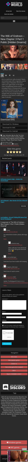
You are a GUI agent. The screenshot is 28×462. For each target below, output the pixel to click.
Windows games (14, 442)
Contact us (14, 363)
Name (4, 312)
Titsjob (8, 140)
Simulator (5, 412)
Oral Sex (10, 409)
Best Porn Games (20, 11)
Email (4, 317)
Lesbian (24, 405)
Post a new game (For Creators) (14, 367)
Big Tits (18, 135)
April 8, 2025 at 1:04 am (10, 278)
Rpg (19, 409)
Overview (2, 75)
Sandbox (22, 409)
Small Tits (11, 412)
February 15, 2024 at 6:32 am (12, 268)
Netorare (5, 409)
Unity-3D (3, 414)
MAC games (14, 447)
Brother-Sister (21, 398)
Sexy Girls (3, 140)
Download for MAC (8, 128)
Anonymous (9, 277)
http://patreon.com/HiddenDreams (10, 145)
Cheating (3, 400)
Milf (12, 407)
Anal (10, 397)
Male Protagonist (10, 138)
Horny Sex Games (8, 14)
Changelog (9, 75)
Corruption (9, 400)
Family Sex (24, 402)
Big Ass (14, 135)
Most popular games (14, 360)
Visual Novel (14, 140)
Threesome (18, 412)
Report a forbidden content (14, 374)
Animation (8, 135)
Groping (24, 404)
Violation (16, 414)
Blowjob (14, 398)
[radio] (7, 152)
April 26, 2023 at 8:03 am (15, 245)
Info (6, 75)
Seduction (21, 138)
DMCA (14, 370)
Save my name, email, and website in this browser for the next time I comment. (13, 326)
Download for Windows (10, 124)
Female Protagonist (12, 404)
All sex (7, 397)
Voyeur (20, 140)
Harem (12, 405)
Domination (23, 400)
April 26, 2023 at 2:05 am (11, 232)
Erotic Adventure (6, 402)
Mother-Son (23, 407)
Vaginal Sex (10, 414)
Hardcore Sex (6, 405)
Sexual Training (14, 410)
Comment (5, 299)
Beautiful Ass (23, 397)
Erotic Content (10, 137)
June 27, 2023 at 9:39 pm (10, 259)
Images (13, 75)
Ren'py (17, 138)
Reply (5, 239)
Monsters (17, 407)
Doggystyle (16, 400)
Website (4, 320)
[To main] (14, 4)
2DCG (2, 397)
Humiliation (17, 405)
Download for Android (10, 131)
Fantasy (17, 137)
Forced (20, 404)
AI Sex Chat (9, 11)
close (24, 449)
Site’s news (14, 357)
